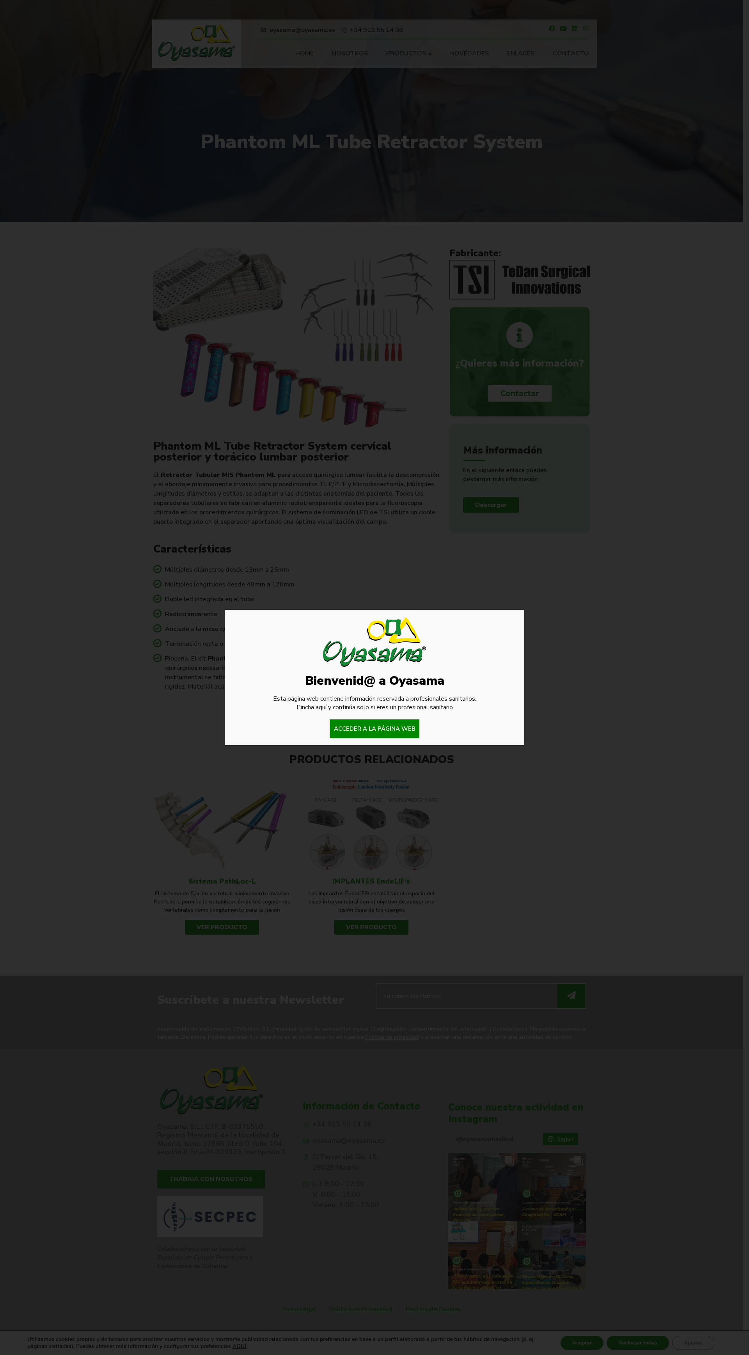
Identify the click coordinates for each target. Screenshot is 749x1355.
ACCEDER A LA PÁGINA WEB (374, 729)
